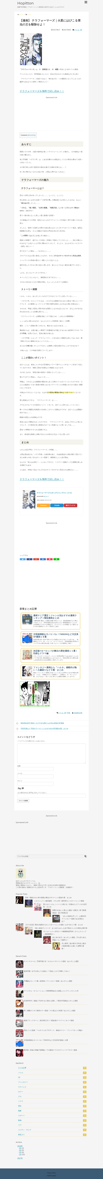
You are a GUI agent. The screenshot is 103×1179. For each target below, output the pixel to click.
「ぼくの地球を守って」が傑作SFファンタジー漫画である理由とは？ (74, 918)
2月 (20, 1152)
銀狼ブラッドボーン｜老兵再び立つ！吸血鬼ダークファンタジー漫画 (49, 1020)
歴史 (52, 1106)
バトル (76, 30)
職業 (52, 1111)
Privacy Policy (51, 1173)
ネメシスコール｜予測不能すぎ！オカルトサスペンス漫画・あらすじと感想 (51, 961)
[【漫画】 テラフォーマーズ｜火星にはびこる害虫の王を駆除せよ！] (43, 559)
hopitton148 (78, 713)
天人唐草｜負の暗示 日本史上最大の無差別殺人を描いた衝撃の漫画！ (74, 946)
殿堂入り (52, 1135)
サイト (19, 781)
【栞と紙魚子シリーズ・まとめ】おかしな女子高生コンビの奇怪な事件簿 (60, 928)
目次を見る (31, 135)
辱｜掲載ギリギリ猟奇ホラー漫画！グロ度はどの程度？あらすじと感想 (49, 1010)
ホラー (52, 1092)
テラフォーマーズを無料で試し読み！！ (42, 91)
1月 (20, 1154)
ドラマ (52, 1101)
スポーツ (52, 1115)
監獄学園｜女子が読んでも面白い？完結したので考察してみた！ (47, 971)
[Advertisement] (51, 113)
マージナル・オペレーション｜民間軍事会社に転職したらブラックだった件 (51, 991)
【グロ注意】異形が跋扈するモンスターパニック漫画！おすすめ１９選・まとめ (54, 925)
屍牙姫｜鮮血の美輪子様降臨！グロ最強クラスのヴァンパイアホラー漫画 (50, 1050)
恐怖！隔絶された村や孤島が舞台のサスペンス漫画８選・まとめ (48, 897)
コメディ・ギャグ (52, 1130)
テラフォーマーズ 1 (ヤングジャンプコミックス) (54, 493)
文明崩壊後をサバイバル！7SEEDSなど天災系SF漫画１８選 (46, 1040)
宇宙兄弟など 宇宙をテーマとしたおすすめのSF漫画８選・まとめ (44, 728)
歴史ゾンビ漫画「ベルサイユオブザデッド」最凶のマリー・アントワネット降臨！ (53, 1030)
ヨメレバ (46, 496)
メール (19, 773)
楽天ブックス (70, 505)
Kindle (57, 505)
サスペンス (52, 1087)
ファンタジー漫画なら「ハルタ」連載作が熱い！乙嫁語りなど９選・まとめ (55, 668)
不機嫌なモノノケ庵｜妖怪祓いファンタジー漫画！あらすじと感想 (48, 981)
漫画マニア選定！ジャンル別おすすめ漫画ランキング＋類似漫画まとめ (55, 616)
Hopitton (25, 3)
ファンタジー (52, 1082)
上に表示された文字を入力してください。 (32, 793)
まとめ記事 (52, 1068)
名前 (19, 766)
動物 (52, 1120)
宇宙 (68, 713)
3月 (20, 1150)
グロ (52, 1096)
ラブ (52, 1125)
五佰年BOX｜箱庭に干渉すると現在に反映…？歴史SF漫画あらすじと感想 (51, 1001)
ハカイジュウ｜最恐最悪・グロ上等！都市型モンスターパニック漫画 (59, 901)
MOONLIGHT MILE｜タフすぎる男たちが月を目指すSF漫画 (42, 723)
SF (81, 30)
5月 (20, 1148)
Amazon (43, 505)
